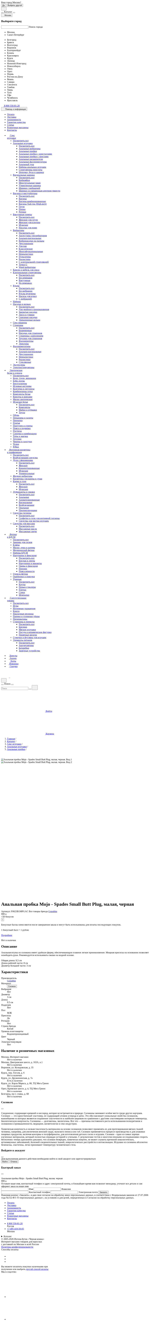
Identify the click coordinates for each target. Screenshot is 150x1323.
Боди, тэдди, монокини (24, 378)
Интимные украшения (24, 608)
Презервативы (20, 619)
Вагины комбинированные (32, 201)
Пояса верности (27, 571)
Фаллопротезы (26, 341)
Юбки (16, 447)
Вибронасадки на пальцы (31, 241)
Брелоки (23, 627)
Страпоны (18, 325)
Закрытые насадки (28, 312)
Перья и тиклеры (27, 587)
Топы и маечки (20, 436)
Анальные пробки (28, 151)
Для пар (23, 246)
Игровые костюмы (22, 386)
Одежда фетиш (20, 574)
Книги (16, 611)
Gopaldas (52, 911)
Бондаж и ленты (27, 560)
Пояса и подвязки (22, 428)
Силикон (12, 986)
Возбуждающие (26, 505)
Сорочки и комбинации (25, 433)
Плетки (22, 589)
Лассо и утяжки (26, 314)
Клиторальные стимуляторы (27, 272)
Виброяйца (24, 180)
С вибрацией (25, 299)
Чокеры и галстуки (22, 441)
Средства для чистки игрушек (34, 521)
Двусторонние (26, 243)
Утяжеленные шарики (30, 185)
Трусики (17, 439)
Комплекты (24, 407)
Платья (16, 423)
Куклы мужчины (27, 293)
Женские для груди (28, 220)
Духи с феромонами (23, 460)
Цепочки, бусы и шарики (31, 172)
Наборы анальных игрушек (32, 167)
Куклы (16, 285)
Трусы (22, 412)
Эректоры (24, 343)
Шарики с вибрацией (29, 188)
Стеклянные (25, 362)
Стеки (22, 592)
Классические (26, 249)
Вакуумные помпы (22, 214)
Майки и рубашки (28, 410)
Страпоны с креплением (31, 336)
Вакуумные (24, 280)
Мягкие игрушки (27, 629)
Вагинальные (25, 502)
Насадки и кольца (22, 304)
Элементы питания (22, 640)
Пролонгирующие (28, 510)
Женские (23, 465)
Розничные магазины (17, 127)
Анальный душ (26, 164)
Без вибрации (25, 291)
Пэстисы (17, 431)
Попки (22, 209)
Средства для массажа (24, 523)
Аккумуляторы (26, 645)
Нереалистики (26, 254)
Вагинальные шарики (24, 175)
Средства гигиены (22, 513)
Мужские (23, 225)
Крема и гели (19, 481)
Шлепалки (24, 595)
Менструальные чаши (30, 183)
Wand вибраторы (27, 267)
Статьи (10, 125)
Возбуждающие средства (25, 457)
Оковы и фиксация (28, 566)
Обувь (16, 415)
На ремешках (25, 283)
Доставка (11, 117)
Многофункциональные (31, 251)
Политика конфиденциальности (17, 1247)
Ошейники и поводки (24, 576)
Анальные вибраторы (29, 148)
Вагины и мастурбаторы (25, 193)
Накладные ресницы (23, 614)
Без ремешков (25, 278)
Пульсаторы (25, 256)
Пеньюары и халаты (23, 418)
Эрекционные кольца (29, 320)
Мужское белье (20, 402)
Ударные (17, 579)
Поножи (23, 568)
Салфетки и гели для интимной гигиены (39, 518)
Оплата (10, 114)
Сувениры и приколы (24, 621)
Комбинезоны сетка (23, 391)
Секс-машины (20, 322)
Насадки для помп (28, 227)
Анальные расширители (31, 159)
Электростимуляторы (23, 367)
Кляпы (16, 545)
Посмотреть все (21, 140)
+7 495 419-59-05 (15, 1229)
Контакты (12, 130)
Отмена (14, 1162)
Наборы (17, 301)
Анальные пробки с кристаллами (35, 154)
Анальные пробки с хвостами (33, 156)
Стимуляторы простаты (30, 169)
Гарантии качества (16, 122)
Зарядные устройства (29, 650)
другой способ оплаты (37, 1269)
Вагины (23, 198)
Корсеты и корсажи (22, 396)
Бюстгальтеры (20, 383)
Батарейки (24, 648)
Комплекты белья (21, 394)
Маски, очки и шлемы (24, 547)
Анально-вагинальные (30, 238)
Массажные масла (28, 529)
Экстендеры (19, 365)
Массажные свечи (28, 531)
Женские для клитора (29, 222)
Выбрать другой (15, 5)
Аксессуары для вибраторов (33, 235)
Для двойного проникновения (34, 309)
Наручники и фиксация (24, 555)
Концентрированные (29, 468)
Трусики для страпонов (30, 338)
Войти (5, 1162)
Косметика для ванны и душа (27, 478)
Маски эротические (23, 399)
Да (3, 5)
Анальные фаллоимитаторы (33, 162)
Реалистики (24, 259)
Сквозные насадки (28, 317)
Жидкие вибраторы (22, 476)
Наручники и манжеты (30, 563)
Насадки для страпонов (30, 333)
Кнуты (22, 584)
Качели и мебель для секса (26, 270)
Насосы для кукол (28, 296)
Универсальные (26, 473)
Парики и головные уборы (26, 616)
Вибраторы (18, 230)
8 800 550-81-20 (15, 1223)
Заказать (103, 1192)
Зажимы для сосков (22, 542)
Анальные (24, 497)
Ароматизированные (29, 500)
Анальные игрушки (23, 143)
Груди (22, 206)
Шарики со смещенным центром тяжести (39, 191)
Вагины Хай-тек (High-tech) (33, 204)
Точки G (23, 264)
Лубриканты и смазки (24, 492)
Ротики (22, 212)
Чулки (16, 444)
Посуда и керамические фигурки (35, 632)
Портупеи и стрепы (23, 425)
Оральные (24, 507)
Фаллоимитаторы (21, 346)
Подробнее (6, 935)
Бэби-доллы (19, 381)
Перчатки (18, 420)
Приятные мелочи (28, 635)
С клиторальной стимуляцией (34, 262)
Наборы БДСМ (20, 553)
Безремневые (25, 330)
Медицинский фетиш (23, 550)
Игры (15, 606)
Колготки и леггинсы (23, 389)
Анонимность (14, 119)
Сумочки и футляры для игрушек (29, 637)
